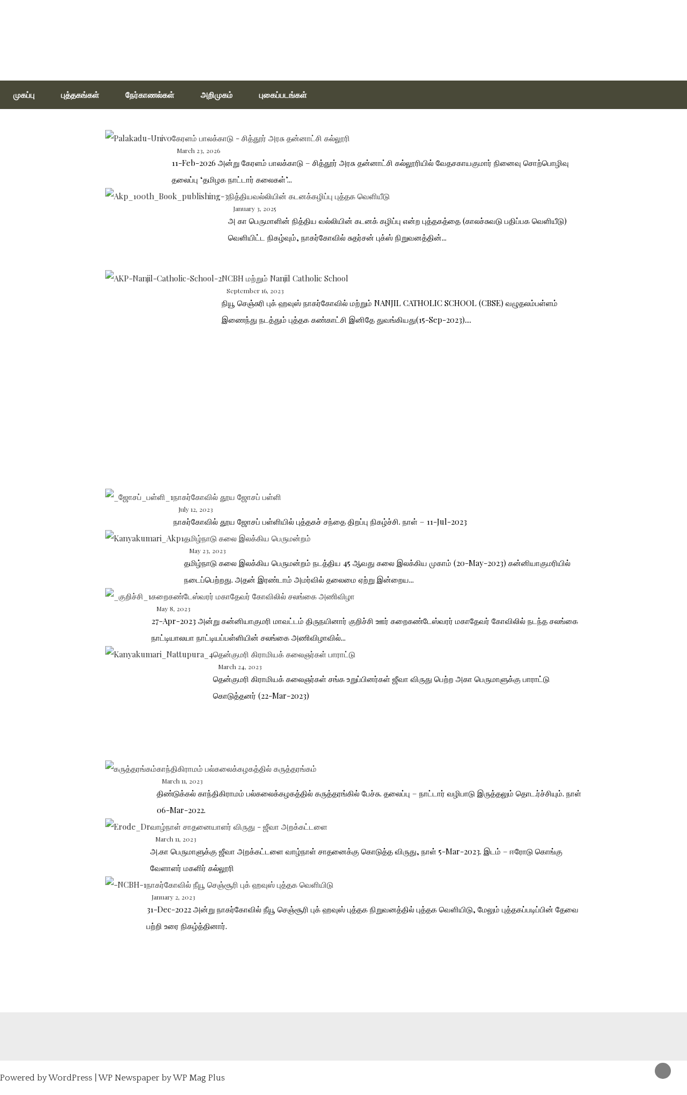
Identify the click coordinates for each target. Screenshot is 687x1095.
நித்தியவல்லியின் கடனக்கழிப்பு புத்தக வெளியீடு (309, 196)
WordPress (70, 1078)
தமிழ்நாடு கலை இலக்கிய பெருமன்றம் (247, 538)
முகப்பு (24, 94)
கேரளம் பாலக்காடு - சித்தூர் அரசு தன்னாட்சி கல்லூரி (261, 138)
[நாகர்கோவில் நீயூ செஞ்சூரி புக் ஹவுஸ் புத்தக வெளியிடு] (126, 892)
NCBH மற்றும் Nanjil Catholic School (285, 278)
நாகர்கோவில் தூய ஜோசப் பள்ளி (227, 496)
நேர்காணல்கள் (150, 94)
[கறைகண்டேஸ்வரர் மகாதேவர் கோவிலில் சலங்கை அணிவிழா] (128, 603)
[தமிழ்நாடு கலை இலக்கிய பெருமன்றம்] (144, 550)
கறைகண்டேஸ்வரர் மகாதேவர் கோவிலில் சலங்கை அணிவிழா (253, 596)
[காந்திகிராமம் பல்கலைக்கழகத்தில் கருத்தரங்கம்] (131, 785)
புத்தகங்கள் (80, 94)
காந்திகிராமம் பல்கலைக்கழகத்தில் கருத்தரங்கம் (237, 768)
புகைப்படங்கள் (283, 94)
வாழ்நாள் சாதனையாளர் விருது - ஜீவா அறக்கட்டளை (238, 826)
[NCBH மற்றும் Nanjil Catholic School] (163, 379)
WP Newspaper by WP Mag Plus (161, 1078)
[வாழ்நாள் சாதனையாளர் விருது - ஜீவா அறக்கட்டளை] (127, 832)
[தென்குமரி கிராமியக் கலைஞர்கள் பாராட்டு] (159, 703)
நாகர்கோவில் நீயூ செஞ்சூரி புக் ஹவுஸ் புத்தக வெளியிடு (240, 884)
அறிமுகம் (217, 94)
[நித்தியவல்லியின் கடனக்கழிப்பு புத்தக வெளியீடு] (166, 229)
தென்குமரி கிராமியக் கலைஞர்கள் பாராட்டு (284, 654)
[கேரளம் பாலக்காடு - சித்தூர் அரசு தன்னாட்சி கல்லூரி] (138, 145)
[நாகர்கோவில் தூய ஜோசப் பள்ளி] (139, 507)
